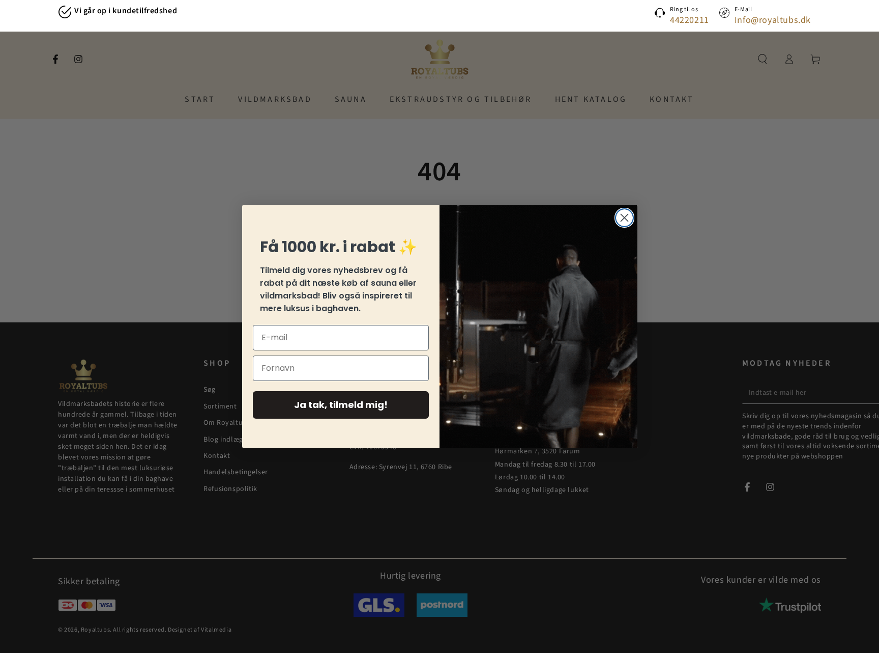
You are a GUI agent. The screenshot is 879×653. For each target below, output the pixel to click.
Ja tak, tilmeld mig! (341, 404)
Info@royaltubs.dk (773, 20)
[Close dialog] (624, 218)
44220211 (689, 20)
